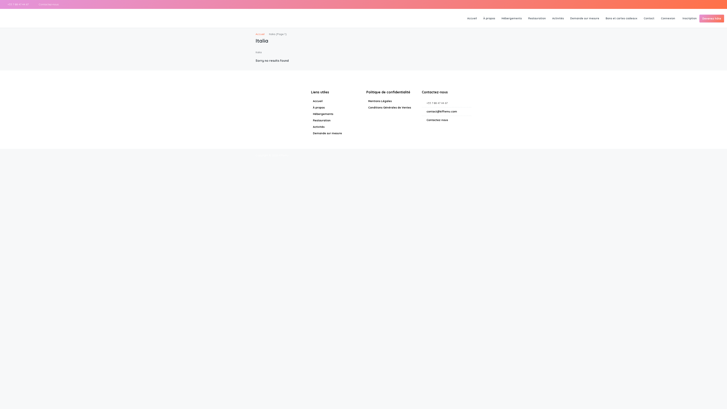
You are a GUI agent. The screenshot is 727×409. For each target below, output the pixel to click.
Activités (558, 18)
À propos (489, 18)
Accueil (472, 18)
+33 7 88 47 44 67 (18, 4)
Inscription (690, 18)
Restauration (537, 18)
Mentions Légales (380, 101)
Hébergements (512, 18)
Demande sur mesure (584, 18)
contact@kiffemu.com (442, 111)
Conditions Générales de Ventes (389, 107)
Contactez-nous (48, 4)
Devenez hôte (711, 18)
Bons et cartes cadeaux (621, 18)
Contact (649, 18)
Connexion (668, 18)
